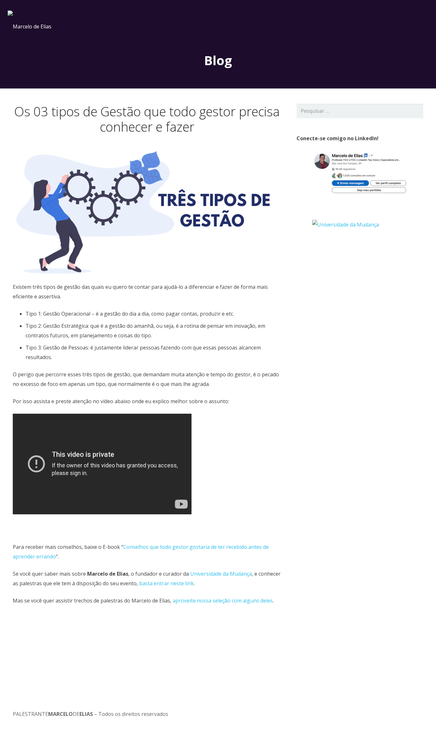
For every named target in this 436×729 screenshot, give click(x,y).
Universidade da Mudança (221, 573)
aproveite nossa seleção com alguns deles (223, 600)
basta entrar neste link (166, 583)
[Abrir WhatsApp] (420, 713)
